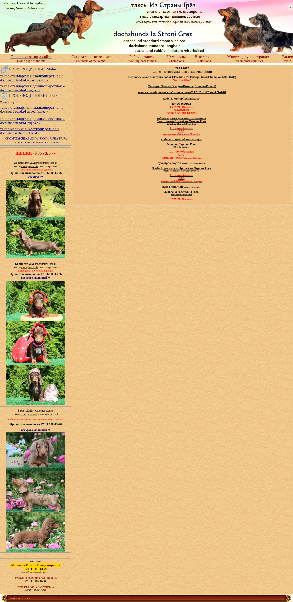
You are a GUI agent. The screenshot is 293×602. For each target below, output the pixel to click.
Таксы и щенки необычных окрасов (35, 142)
